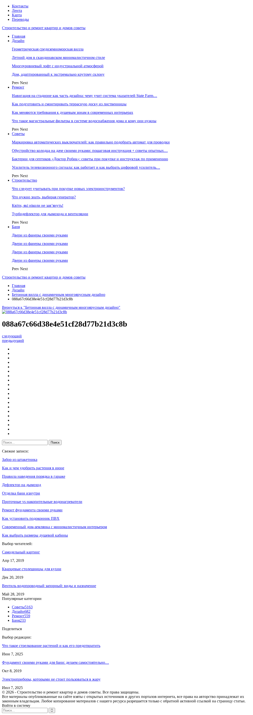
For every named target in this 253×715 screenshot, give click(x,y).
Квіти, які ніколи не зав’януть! (37, 205)
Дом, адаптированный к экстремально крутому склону (58, 74)
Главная (18, 36)
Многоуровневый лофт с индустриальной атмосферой (58, 66)
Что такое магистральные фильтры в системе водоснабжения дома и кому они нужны (84, 121)
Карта (17, 15)
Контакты (20, 6)
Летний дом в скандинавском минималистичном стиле (58, 57)
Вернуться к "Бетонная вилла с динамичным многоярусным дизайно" (61, 307)
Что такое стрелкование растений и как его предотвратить (51, 646)
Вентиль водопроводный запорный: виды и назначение (49, 586)
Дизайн (18, 41)
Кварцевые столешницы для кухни (31, 569)
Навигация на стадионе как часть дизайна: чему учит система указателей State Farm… (84, 96)
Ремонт (18, 87)
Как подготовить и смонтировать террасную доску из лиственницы (69, 104)
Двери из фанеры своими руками (40, 235)
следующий (12, 336)
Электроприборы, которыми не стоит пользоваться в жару (51, 679)
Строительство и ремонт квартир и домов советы (43, 28)
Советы (18, 134)
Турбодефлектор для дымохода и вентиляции (50, 214)
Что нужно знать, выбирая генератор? (44, 197)
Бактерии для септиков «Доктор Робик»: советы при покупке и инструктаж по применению (90, 159)
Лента (17, 10)
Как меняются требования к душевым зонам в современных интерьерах (72, 112)
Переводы (20, 19)
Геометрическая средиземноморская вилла (48, 49)
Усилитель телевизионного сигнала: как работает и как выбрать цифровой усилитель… (86, 167)
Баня (16, 227)
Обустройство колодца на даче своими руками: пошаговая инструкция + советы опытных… (90, 150)
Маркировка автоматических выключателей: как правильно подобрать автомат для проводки (91, 142)
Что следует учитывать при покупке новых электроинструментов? (68, 189)
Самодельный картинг (21, 552)
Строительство (24, 180)
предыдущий (13, 340)
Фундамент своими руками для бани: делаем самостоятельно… (55, 662)
